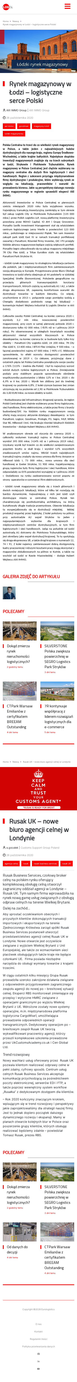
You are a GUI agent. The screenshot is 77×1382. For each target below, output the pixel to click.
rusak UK (66, 863)
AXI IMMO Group (39, 110)
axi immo (9, 126)
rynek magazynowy (14, 133)
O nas (38, 1324)
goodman (23, 126)
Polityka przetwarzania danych (38, 1346)
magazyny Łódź (41, 126)
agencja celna (11, 863)
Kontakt (38, 1331)
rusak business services (45, 863)
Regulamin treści (38, 1339)
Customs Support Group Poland (40, 847)
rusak (25, 863)
